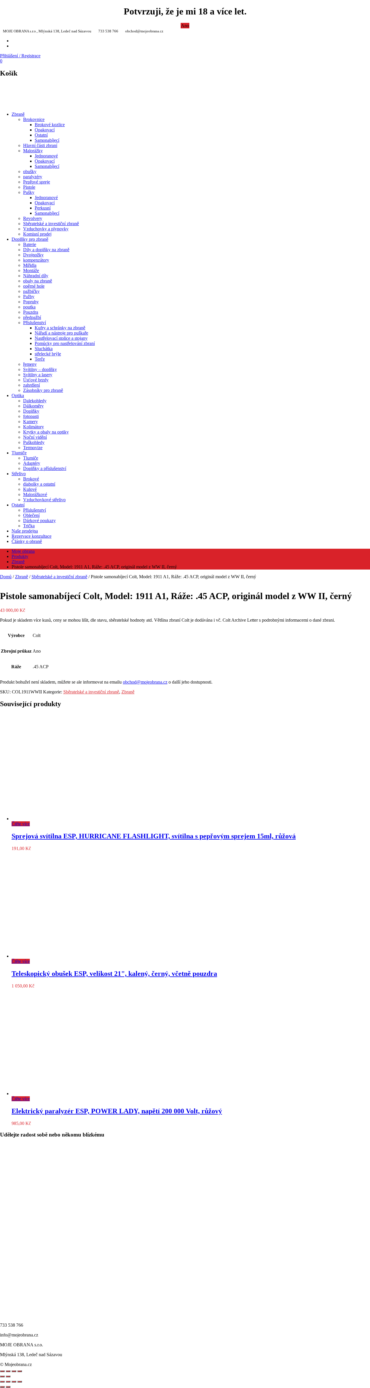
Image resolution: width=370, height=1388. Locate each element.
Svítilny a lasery (37, 374)
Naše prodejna (25, 530)
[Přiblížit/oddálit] (19, 1371)
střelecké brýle (48, 353)
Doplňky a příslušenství (44, 468)
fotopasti (31, 416)
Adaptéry (31, 463)
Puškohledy (34, 442)
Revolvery (32, 218)
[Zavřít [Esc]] (2, 1371)
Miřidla (29, 265)
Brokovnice (34, 119)
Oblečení (31, 515)
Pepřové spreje (36, 181)
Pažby (28, 296)
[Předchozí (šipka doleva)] (2, 1387)
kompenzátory (36, 260)
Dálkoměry (33, 405)
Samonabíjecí (47, 140)
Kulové (30, 489)
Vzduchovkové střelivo (44, 499)
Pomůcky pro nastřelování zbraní (65, 343)
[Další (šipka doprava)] (8, 1387)
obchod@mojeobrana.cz (145, 682)
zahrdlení (31, 385)
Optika (18, 395)
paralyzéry (32, 176)
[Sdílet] (8, 1371)
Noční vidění (35, 437)
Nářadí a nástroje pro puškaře (61, 333)
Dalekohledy (35, 400)
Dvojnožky (33, 254)
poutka (29, 306)
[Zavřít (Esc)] (19, 1382)
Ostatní (41, 135)
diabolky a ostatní (39, 484)
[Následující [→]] (8, 1376)
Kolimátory (33, 426)
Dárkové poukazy (39, 520)
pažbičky (31, 291)
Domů (6, 576)
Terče (40, 359)
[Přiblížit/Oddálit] (2, 1382)
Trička (29, 525)
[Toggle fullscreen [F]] (14, 1371)
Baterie (29, 244)
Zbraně (18, 114)
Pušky (28, 192)
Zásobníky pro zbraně (43, 390)
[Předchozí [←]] (2, 1376)
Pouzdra (30, 312)
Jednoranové (46, 155)
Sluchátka (44, 348)
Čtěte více (21, 823)
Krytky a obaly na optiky (46, 431)
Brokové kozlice (50, 124)
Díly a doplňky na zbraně (46, 249)
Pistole (29, 187)
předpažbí (32, 317)
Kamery (30, 421)
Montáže (31, 270)
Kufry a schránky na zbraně (60, 327)
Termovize (32, 447)
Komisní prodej (37, 234)
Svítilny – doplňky (40, 369)
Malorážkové (35, 494)
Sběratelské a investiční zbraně (51, 223)
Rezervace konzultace (31, 536)
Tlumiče (19, 452)
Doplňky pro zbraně (30, 239)
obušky (29, 171)
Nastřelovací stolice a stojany (61, 338)
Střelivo (19, 473)
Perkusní (43, 207)
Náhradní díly (35, 275)
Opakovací (45, 129)
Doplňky (31, 411)
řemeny (30, 364)
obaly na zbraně (37, 280)
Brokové (31, 478)
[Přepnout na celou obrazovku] (8, 1382)
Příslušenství (34, 322)
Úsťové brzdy (36, 379)
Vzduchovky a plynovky (46, 228)
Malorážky (33, 150)
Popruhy (31, 301)
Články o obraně (27, 541)
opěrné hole (34, 286)
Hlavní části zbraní (40, 145)
